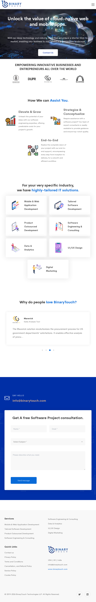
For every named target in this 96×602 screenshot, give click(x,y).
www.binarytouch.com (57, 569)
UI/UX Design (54, 528)
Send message (24, 480)
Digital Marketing (55, 533)
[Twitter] (79, 594)
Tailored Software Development (17, 529)
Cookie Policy (10, 575)
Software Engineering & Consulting (19, 538)
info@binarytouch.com (57, 564)
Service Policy (10, 570)
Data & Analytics (55, 523)
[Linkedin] (87, 594)
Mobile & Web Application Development (21, 524)
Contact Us (48, 52)
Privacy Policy (10, 557)
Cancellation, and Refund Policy (18, 566)
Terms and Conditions (13, 561)
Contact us (9, 552)
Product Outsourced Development (19, 533)
